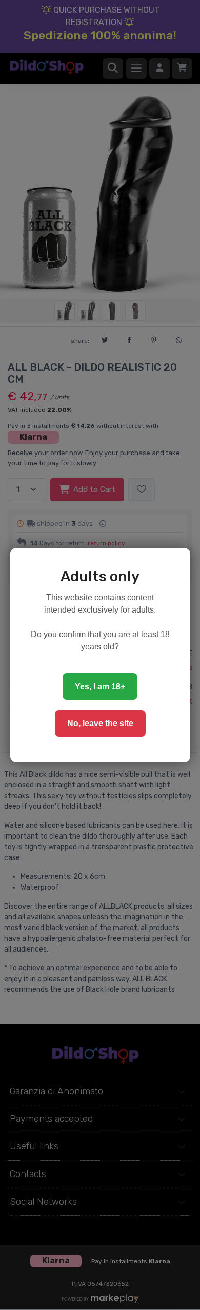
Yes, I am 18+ (100, 686)
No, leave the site (100, 723)
